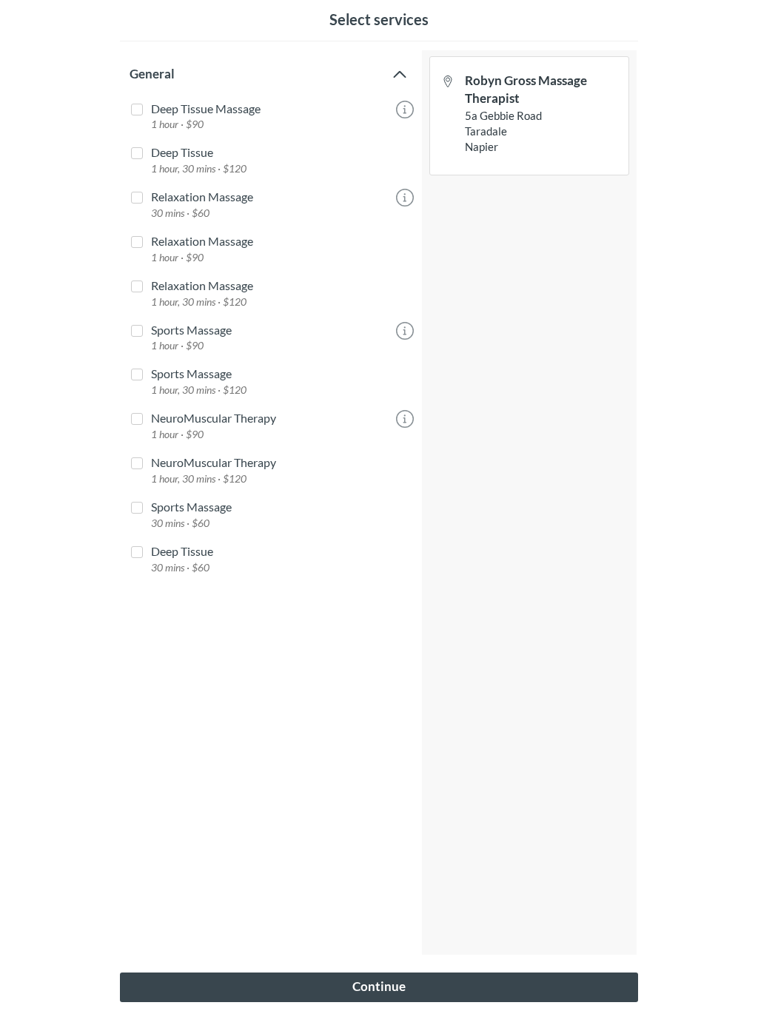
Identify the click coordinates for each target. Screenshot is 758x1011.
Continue (379, 986)
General (152, 73)
